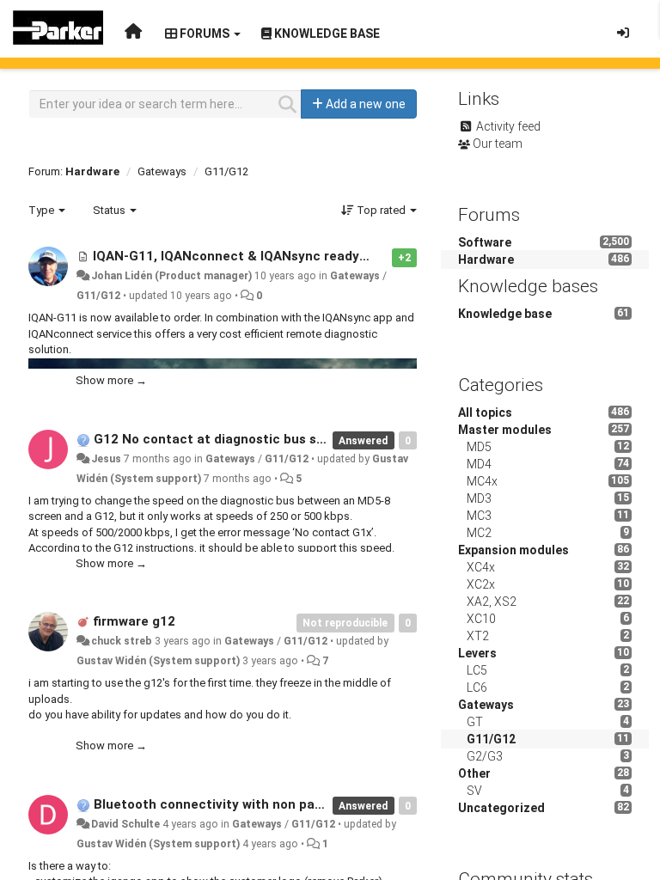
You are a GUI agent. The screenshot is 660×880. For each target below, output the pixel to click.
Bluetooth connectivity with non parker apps (233, 804)
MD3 (479, 498)
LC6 (477, 687)
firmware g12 (134, 621)
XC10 (481, 619)
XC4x (481, 567)
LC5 (477, 670)
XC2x (481, 584)
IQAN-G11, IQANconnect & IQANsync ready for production (273, 256)
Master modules (505, 430)
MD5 (479, 447)
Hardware (92, 171)
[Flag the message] (383, 256)
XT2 (478, 636)
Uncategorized (501, 808)
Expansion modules (513, 550)
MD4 (479, 464)
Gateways (162, 171)
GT (475, 722)
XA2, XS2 (491, 601)
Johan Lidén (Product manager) (171, 276)
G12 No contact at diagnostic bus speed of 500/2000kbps (274, 439)
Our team (497, 143)
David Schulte (125, 824)
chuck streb (121, 641)
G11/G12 (226, 171)
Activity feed (508, 126)
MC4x (482, 481)
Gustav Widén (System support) (158, 661)
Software (484, 242)
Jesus (106, 459)
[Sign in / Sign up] (623, 32)
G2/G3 (485, 756)
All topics (485, 412)
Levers (477, 653)
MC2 (479, 533)
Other (474, 773)
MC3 (479, 515)
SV (474, 791)
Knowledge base (505, 314)
